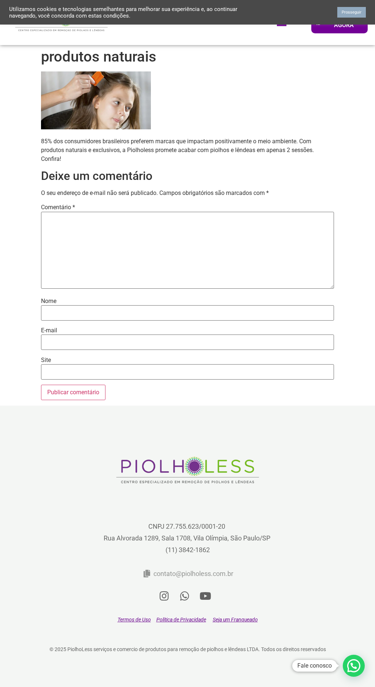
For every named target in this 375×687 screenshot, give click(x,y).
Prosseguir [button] (351, 12)
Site (46, 360)
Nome (48, 301)
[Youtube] (205, 596)
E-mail (49, 330)
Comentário (58, 207)
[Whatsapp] (185, 596)
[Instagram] (164, 596)
